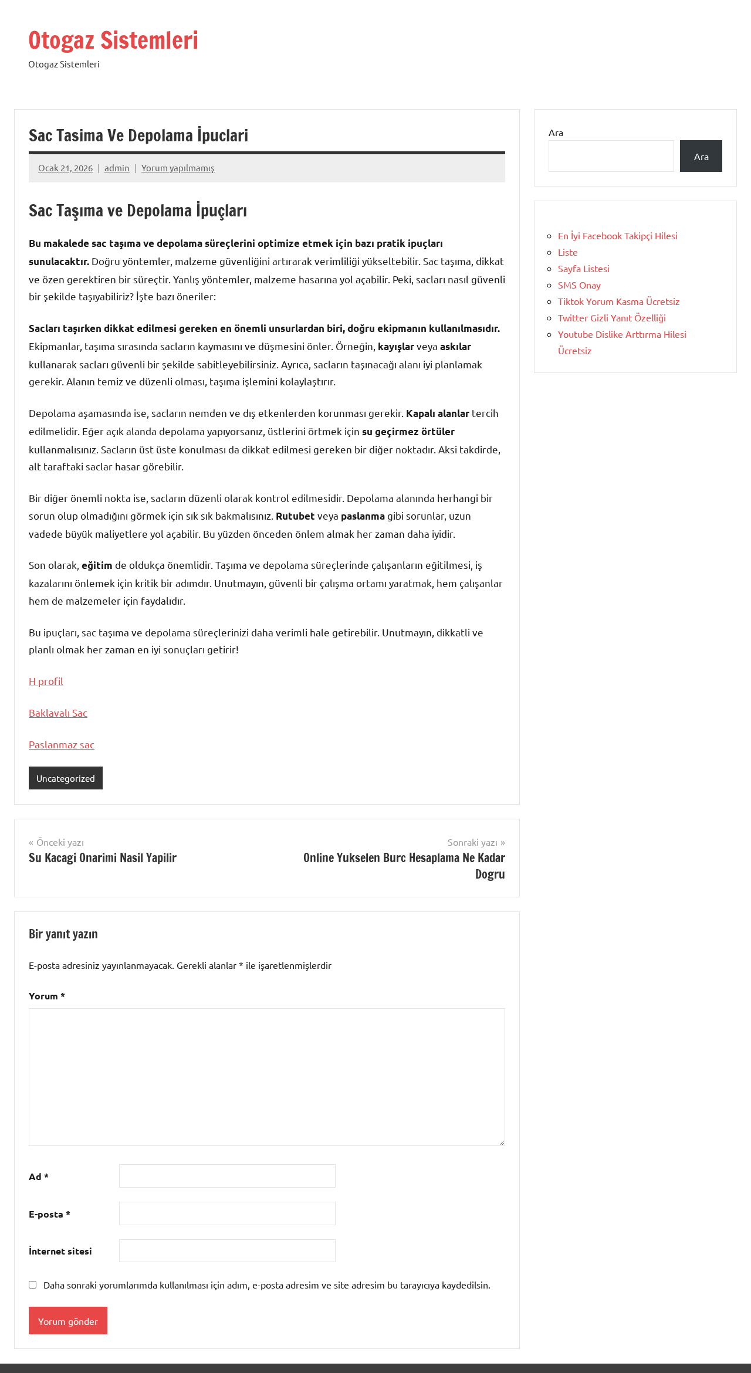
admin (117, 167)
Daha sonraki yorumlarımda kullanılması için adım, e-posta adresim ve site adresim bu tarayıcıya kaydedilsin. (266, 1284)
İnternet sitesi (60, 1251)
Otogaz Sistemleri (113, 39)
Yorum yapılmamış (178, 167)
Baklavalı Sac (58, 712)
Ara (556, 132)
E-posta (49, 1214)
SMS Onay (579, 284)
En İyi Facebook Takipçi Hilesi (618, 235)
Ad (39, 1176)
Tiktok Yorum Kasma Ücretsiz (619, 301)
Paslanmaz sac (61, 744)
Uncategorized (65, 778)
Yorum (47, 995)
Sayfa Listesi (584, 268)
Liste (568, 251)
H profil (46, 680)
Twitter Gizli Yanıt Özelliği (612, 317)
